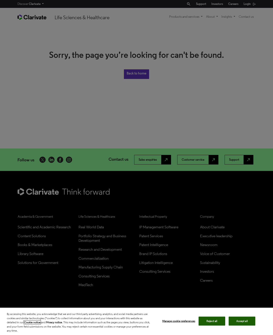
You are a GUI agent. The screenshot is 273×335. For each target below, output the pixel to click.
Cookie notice (32, 322)
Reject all (211, 321)
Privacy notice (54, 322)
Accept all (242, 321)
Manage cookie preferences (178, 321)
